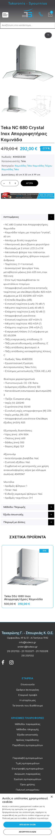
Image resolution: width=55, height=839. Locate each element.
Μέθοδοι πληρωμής (27, 729)
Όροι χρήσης (27, 784)
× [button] (51, 797)
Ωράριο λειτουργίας (27, 690)
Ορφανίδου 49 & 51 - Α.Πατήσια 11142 (27, 638)
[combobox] (27, 25)
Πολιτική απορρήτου (27, 790)
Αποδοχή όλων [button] (27, 824)
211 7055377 (28, 651)
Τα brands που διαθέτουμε (27, 706)
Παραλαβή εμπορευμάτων (28, 758)
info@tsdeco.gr (27, 642)
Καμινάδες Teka (23, 166)
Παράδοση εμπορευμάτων (27, 745)
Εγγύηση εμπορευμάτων (27, 779)
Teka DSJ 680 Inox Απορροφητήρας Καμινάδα (23, 598)
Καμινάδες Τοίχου (42, 166)
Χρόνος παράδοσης (27, 740)
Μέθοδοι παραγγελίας (27, 724)
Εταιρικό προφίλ (27, 695)
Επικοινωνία (28, 684)
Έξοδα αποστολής (27, 735)
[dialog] (27, 816)
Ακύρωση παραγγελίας (27, 774)
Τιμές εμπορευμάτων (27, 763)
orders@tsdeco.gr (28, 647)
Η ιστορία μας (27, 700)
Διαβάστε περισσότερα (38, 818)
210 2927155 (13, 651)
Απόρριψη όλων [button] (27, 832)
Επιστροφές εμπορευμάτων (27, 769)
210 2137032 (27, 656)
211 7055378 (42, 651)
